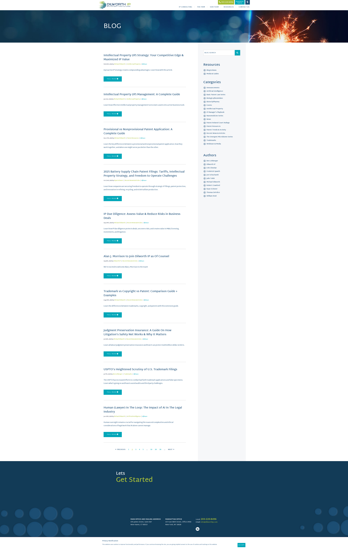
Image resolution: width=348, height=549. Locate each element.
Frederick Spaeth (213, 171)
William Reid (212, 196)
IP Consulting (185, 7)
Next (170, 449)
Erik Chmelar (212, 167)
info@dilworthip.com (209, 522)
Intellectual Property (133, 64)
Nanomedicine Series (215, 115)
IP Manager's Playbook (215, 112)
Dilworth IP (117, 261)
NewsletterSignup (240, 2)
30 (160, 449)
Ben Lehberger (117, 374)
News (209, 119)
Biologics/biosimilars (215, 98)
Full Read (112, 79)
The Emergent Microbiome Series (220, 136)
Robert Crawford (213, 185)
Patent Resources (133, 138)
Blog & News (211, 70)
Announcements (213, 87)
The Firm (201, 7)
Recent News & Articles (132, 180)
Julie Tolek (211, 178)
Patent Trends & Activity (216, 129)
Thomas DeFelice (213, 192)
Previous (121, 449)
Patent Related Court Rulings (218, 122)
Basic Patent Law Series (216, 94)
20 (156, 449)
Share (145, 64)
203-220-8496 (209, 519)
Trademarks (128, 374)
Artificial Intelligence (134, 416)
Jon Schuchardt (213, 174)
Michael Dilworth (119, 64)
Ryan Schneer (118, 180)
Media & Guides (213, 73)
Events (209, 105)
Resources (229, 7)
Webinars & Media (214, 143)
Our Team (214, 7)
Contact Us (244, 7)
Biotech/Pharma (213, 101)
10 (151, 449)
